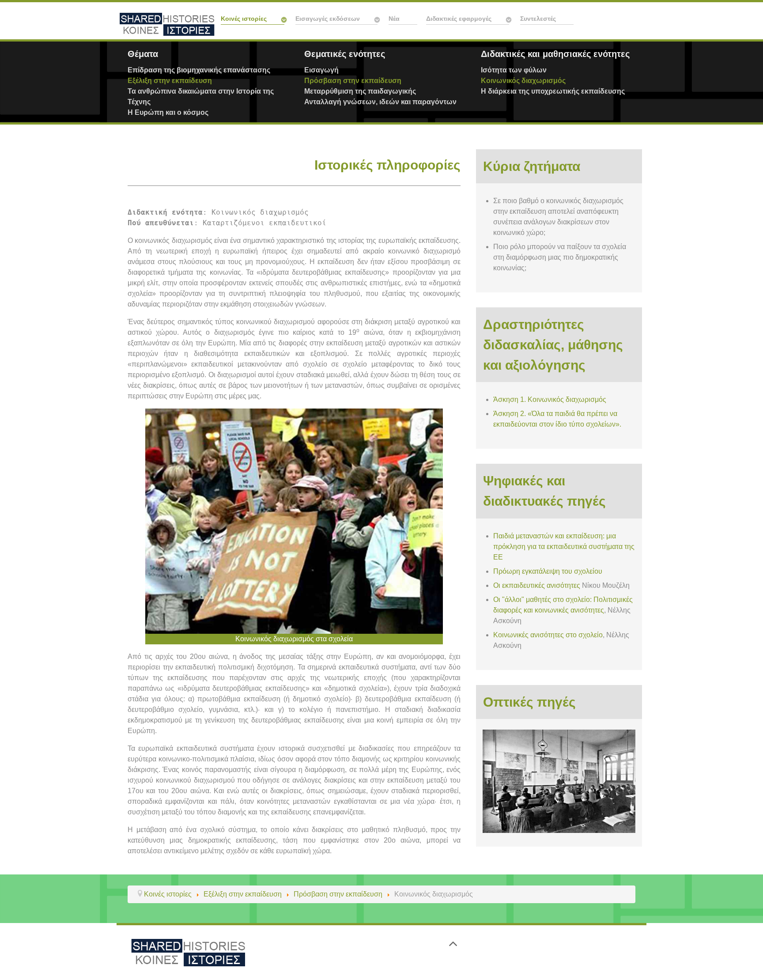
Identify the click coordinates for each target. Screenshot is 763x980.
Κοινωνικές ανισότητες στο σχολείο (548, 635)
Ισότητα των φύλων (514, 70)
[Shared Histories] (188, 952)
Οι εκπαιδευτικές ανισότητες (536, 585)
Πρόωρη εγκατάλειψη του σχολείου (547, 571)
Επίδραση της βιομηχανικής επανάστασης (199, 70)
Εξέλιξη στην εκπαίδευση (170, 80)
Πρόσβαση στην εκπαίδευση (352, 80)
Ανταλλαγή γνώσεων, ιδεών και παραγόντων (380, 102)
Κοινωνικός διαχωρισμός (523, 80)
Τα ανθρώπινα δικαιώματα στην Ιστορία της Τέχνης (201, 96)
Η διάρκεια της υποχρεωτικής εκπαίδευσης (553, 91)
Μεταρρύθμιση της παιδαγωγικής (360, 91)
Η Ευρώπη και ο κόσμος (168, 112)
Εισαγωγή (321, 70)
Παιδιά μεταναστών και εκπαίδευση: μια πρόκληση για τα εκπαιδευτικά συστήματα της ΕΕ (564, 546)
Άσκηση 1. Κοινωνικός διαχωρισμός (549, 399)
